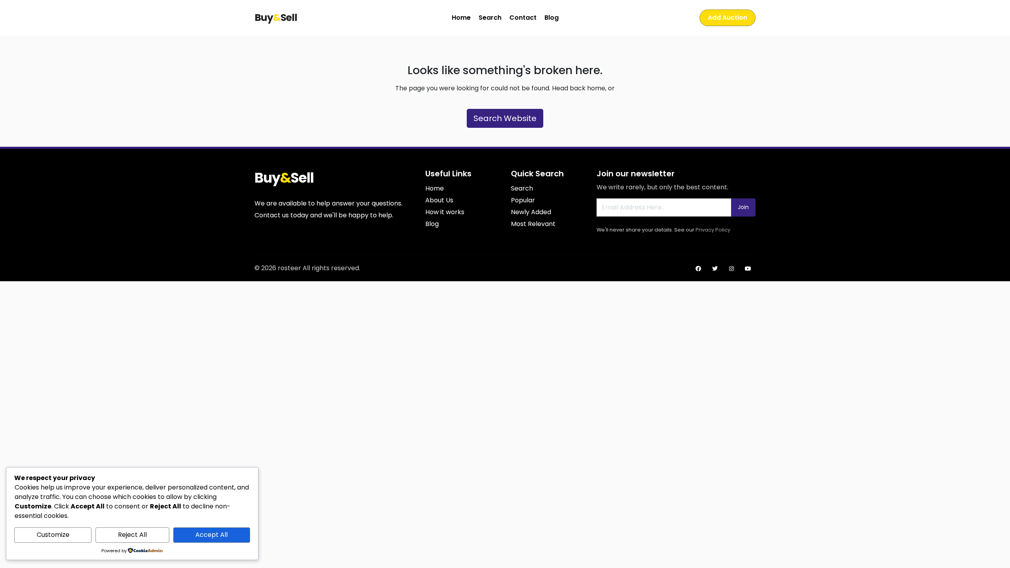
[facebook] (698, 268)
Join (743, 207)
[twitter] (715, 268)
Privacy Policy (713, 229)
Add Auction (727, 17)
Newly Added (531, 212)
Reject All (132, 534)
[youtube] (748, 268)
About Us (439, 200)
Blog (551, 17)
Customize (53, 534)
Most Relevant (533, 223)
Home (461, 17)
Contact (523, 17)
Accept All (211, 534)
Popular (523, 200)
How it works (444, 212)
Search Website (505, 118)
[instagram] (731, 268)
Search (490, 17)
